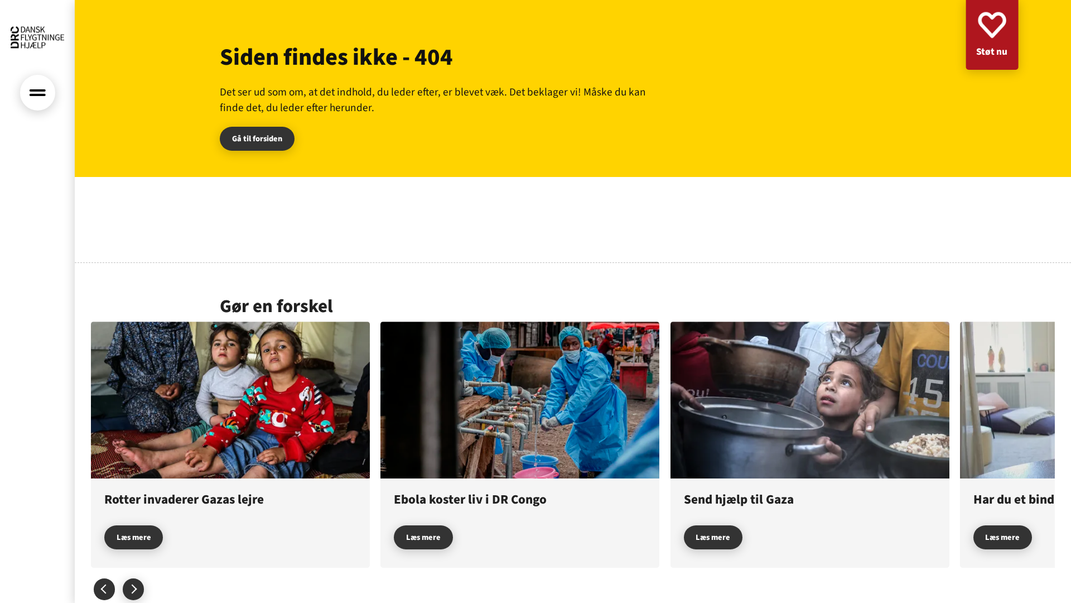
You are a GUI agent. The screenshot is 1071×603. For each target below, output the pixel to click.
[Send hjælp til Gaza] (809, 445)
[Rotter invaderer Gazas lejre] (230, 445)
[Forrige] (104, 589)
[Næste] (1028, 445)
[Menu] (37, 92)
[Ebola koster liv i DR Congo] (519, 445)
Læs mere (134, 537)
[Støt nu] (992, 35)
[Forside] (37, 37)
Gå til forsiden (257, 139)
